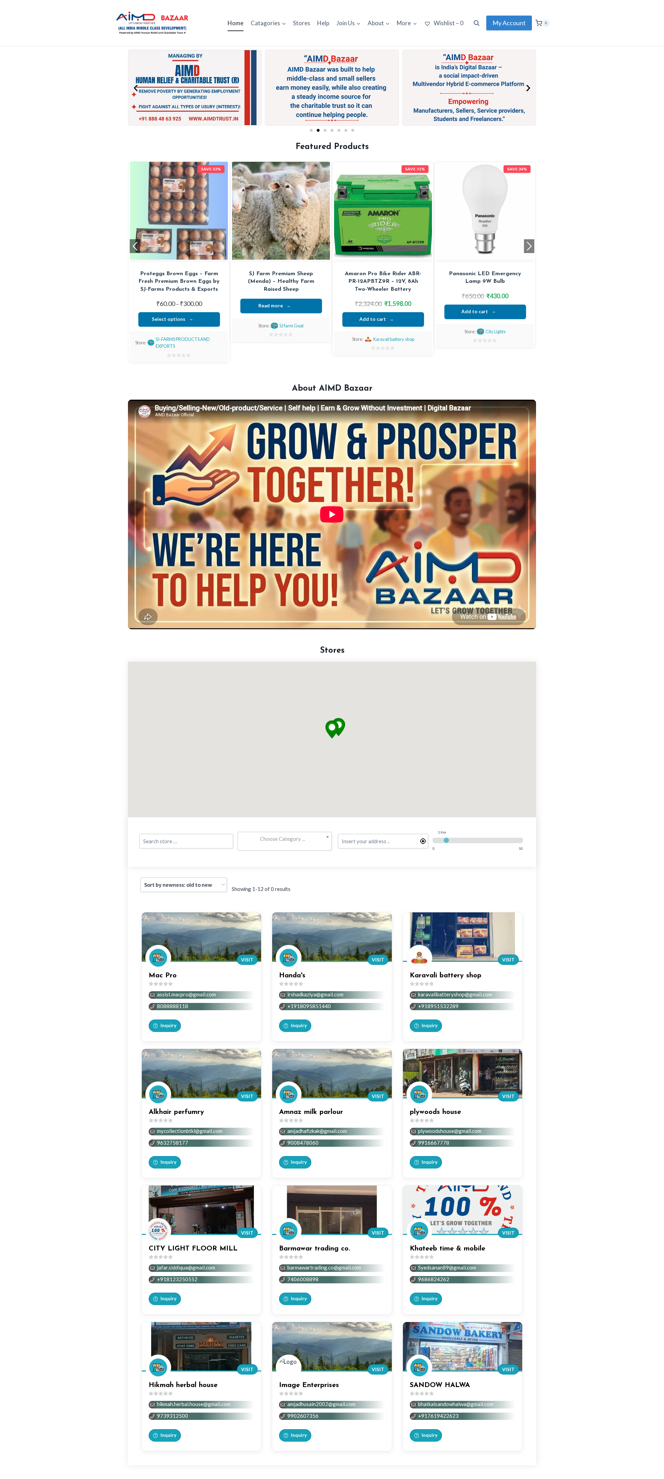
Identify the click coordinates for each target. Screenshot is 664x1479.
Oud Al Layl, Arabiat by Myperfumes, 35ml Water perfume (383, 281)
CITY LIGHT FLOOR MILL (193, 1248)
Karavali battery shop (291, 331)
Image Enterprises (309, 1385)
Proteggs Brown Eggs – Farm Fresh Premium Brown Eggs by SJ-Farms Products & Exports (485, 281)
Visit (247, 959)
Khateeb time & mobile (447, 1248)
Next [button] (529, 246)
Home (235, 23)
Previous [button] (135, 246)
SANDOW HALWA (440, 1385)
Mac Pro (163, 975)
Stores (301, 23)
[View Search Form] (476, 23)
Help (323, 23)
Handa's (292, 975)
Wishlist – (448, 23)
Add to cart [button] (168, 311)
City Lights (189, 331)
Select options (474, 319)
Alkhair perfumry (393, 339)
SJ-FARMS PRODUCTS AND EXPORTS (489, 342)
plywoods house (435, 1112)
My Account (509, 23)
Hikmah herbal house (183, 1385)
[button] (135, 87)
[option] (179, 254)
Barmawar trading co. (314, 1248)
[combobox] (284, 839)
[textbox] (284, 839)
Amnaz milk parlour (311, 1112)
